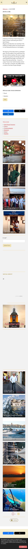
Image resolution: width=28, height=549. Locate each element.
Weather (6, 133)
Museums (6, 130)
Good (5, 93)
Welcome (5, 9)
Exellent (6, 96)
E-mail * (5, 238)
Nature (5, 132)
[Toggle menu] (26, 2)
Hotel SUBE (12, 9)
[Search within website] (1, 2)
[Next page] (18, 514)
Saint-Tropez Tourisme (9, 124)
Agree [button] (23, 546)
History (6, 126)
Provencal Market (8, 128)
